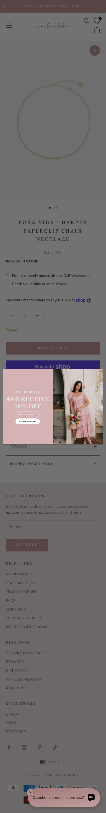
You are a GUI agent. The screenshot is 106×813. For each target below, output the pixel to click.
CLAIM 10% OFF (27, 421)
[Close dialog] (99, 372)
